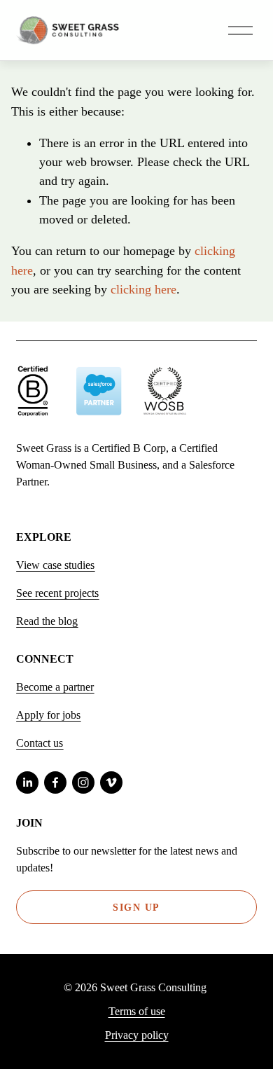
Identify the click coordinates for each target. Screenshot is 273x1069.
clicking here (143, 289)
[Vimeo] (111, 782)
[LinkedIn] (27, 782)
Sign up (136, 907)
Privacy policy (137, 1035)
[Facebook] (55, 782)
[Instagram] (83, 782)
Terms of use (136, 1011)
